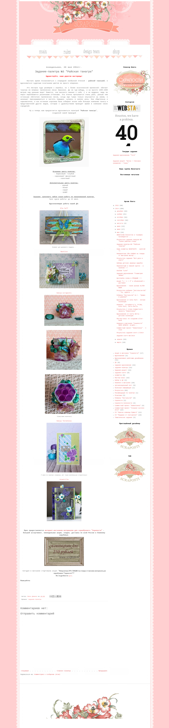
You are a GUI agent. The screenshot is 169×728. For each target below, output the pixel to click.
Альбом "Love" (122, 271)
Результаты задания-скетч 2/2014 (130, 333)
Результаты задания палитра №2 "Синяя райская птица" (129, 240)
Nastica (64, 252)
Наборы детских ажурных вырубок (130, 263)
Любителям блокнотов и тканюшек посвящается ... (130, 236)
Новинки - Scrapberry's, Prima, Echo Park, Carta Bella (130, 305)
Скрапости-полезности (123, 403)
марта (119, 342)
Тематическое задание (123, 417)
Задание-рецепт (121, 370)
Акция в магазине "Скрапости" (127, 353)
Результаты (119, 390)
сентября (121, 220)
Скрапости (119, 400)
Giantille (64, 479)
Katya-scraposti (64, 293)
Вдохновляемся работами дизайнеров (129, 358)
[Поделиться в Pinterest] (60, 596)
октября (120, 217)
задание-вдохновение (123, 365)
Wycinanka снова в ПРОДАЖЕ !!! (129, 278)
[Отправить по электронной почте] (50, 596)
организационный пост (123, 385)
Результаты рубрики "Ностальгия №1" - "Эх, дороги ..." (131, 291)
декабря (120, 211)
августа (120, 223)
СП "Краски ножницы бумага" (126, 412)
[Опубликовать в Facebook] (58, 596)
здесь (70, 576)
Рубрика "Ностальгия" (123, 398)
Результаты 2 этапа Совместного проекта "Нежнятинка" (130, 310)
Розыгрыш (118, 395)
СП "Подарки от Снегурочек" (126, 415)
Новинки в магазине (122, 383)
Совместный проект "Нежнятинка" (128, 406)
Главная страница (64, 671)
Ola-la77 (64, 208)
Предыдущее (102, 671)
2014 (117, 209)
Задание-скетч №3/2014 (126, 336)
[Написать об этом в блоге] (53, 596)
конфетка (118, 375)
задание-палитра (34, 599)
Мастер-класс (120, 378)
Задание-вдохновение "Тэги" (124, 155)
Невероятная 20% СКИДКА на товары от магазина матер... (130, 254)
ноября (120, 214)
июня (119, 229)
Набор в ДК (119, 380)
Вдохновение (119, 356)
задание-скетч (120, 373)
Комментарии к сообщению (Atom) (47, 674)
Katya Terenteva (64, 421)
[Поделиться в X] (55, 596)
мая (118, 232)
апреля (120, 339)
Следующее (25, 671)
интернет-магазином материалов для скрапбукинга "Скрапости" (73, 530)
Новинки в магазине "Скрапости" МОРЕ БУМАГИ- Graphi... (130, 324)
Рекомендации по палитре (125, 393)
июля (119, 226)
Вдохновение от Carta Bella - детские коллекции (129, 315)
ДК (116, 362)
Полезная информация (123, 388)
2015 (117, 205)
